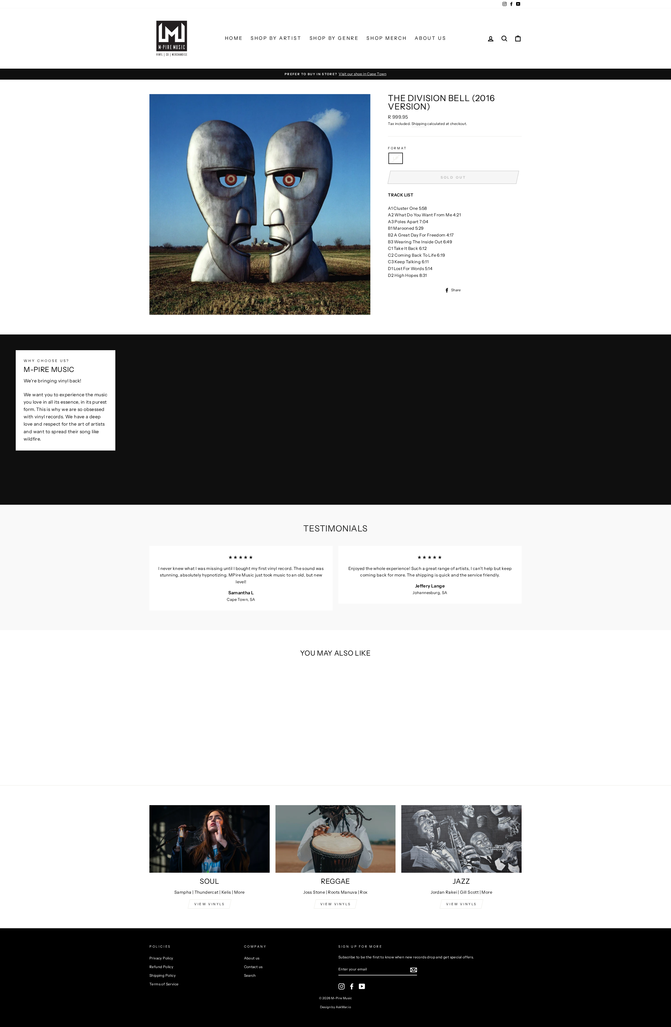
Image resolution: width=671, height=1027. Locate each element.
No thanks (335, 586)
